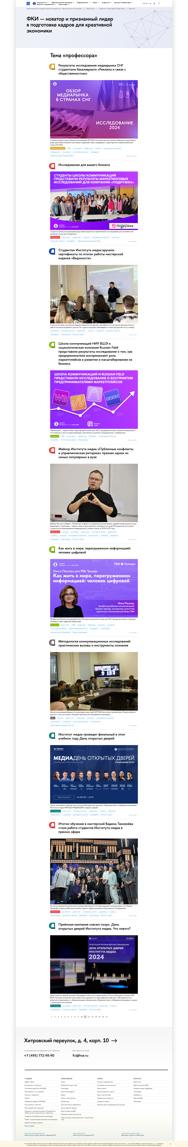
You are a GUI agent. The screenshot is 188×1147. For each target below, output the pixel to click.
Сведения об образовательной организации (39, 1116)
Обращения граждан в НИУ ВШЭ (35, 1101)
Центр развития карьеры (69, 1108)
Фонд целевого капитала (33, 1105)
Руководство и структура (33, 1085)
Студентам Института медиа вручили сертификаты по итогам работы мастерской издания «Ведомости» (90, 254)
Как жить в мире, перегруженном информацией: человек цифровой (94, 550)
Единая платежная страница (33, 1123)
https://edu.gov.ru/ (79, 1133)
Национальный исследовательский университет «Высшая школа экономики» (55, 8)
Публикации (137, 1101)
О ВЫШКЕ (28, 1079)
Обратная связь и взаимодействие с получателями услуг (77, 1118)
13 (92, 1017)
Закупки (27, 1098)
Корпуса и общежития (32, 1095)
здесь (126, 1143)
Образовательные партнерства (71, 1114)
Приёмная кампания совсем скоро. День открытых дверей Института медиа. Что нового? (94, 926)
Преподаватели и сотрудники (34, 1092)
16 (103, 1017)
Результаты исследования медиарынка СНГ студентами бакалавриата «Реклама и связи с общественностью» (92, 69)
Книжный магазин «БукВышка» (143, 1088)
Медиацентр (138, 1095)
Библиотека (137, 1082)
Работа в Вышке (29, 1126)
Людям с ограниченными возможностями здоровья (41, 1119)
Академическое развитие (105, 1098)
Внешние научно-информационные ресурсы (111, 1105)
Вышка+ (63, 1095)
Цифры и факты (30, 1082)
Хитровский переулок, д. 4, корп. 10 (66, 1040)
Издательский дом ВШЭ (141, 1085)
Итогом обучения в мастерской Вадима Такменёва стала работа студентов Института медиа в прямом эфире (95, 827)
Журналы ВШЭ (138, 1098)
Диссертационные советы (105, 1092)
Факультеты (91, 8)
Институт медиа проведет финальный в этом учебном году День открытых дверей (91, 736)
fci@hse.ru (80, 1055)
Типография (137, 1092)
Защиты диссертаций (104, 1095)
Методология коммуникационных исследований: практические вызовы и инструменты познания (94, 643)
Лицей (63, 1082)
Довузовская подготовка (69, 1085)
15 (99, 1017)
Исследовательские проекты (106, 1085)
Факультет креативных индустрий (112, 8)
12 (89, 1017)
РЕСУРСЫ (137, 1079)
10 (82, 1017)
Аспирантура (65, 1101)
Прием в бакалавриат (68, 1092)
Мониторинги (101, 1088)
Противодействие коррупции (34, 1108)
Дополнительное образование (71, 1105)
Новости (132, 8)
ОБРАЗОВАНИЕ (66, 1079)
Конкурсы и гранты (103, 1101)
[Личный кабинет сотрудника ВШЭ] (154, 3)
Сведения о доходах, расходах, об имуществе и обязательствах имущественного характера (40, 1112)
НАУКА (100, 1079)
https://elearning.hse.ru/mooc (131, 1133)
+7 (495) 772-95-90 (39, 1055)
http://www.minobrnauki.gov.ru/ (34, 1133)
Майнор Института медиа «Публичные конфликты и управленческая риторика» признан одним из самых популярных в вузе (95, 453)
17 (107, 1017)
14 (96, 1017)
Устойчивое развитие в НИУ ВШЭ (35, 1088)
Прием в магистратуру (68, 1098)
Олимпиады (64, 1088)
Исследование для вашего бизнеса (84, 164)
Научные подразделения (105, 1082)
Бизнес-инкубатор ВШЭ (68, 1111)
